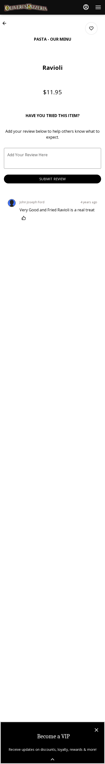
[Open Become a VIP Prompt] (52, 759)
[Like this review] (25, 218)
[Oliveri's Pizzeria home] (26, 7)
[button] (6, 23)
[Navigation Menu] (98, 7)
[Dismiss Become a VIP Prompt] (96, 730)
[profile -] (86, 7)
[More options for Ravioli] (91, 28)
